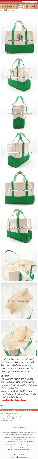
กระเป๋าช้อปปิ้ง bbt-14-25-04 (8, 420)
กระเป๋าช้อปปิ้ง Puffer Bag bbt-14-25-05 (11, 417)
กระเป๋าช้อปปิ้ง (7, 359)
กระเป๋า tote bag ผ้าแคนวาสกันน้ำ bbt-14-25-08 (13, 415)
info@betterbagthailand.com (19, 439)
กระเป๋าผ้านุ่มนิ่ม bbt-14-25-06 (8, 418)
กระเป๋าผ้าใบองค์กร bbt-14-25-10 (9, 413)
